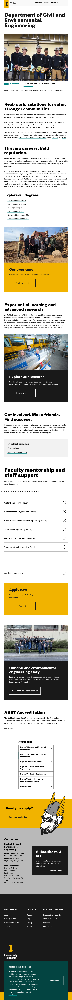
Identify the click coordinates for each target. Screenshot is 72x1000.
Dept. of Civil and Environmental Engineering (33, 755)
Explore (38, 3)
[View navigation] (65, 3)
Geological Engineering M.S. (18, 219)
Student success (41, 84)
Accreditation (25, 786)
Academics (28, 84)
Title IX (7, 926)
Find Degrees (21, 283)
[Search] (11, 3)
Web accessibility (11, 923)
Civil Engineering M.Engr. (16, 204)
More (54, 84)
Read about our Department (23, 691)
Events (29, 926)
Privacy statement (11, 919)
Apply (21, 606)
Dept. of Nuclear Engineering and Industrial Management (33, 780)
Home (6, 90)
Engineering (15, 84)
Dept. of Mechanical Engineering (33, 774)
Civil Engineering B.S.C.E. (16, 201)
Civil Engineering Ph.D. (15, 211)
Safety (29, 923)
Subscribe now (56, 871)
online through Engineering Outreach (32, 138)
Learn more (21, 393)
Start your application (18, 817)
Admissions (54, 3)
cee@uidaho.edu (17, 853)
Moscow (55, 138)
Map (28, 919)
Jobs (6, 915)
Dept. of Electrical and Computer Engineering (33, 768)
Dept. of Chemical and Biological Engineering (33, 748)
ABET (29, 721)
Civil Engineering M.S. (15, 208)
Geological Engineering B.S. (18, 215)
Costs (46, 3)
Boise (64, 138)
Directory (30, 915)
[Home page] (6, 4)
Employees (47, 926)
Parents (46, 923)
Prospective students (52, 915)
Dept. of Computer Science (31, 762)
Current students (50, 919)
